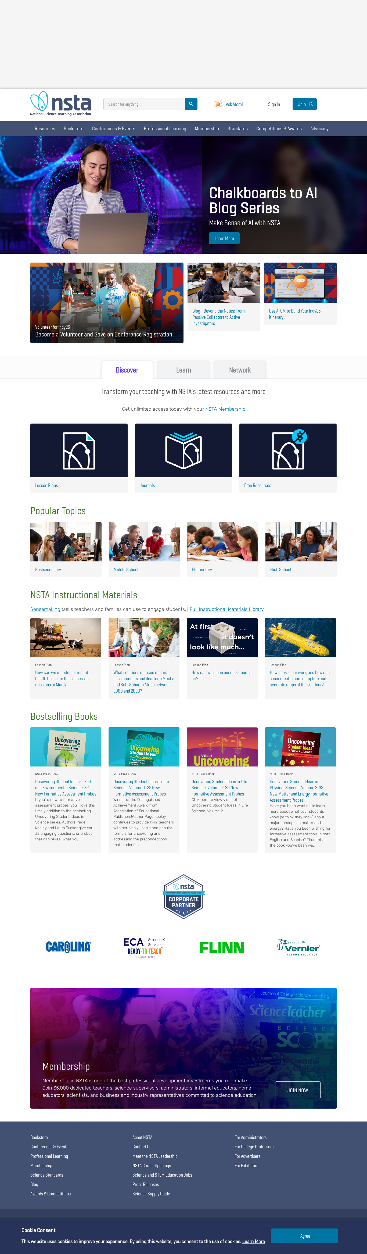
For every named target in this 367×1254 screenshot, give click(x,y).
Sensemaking (45, 609)
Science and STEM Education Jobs (162, 1175)
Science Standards (46, 1175)
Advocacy (319, 128)
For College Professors (254, 1147)
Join (302, 104)
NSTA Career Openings (151, 1165)
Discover (127, 370)
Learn (183, 370)
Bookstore (74, 128)
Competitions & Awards (279, 128)
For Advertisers (247, 1156)
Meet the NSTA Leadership (155, 1156)
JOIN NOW (297, 1090)
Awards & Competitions (50, 1194)
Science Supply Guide (151, 1194)
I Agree (304, 1236)
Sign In (274, 104)
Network (240, 370)
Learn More (224, 238)
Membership (207, 128)
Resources (45, 128)
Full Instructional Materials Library (227, 609)
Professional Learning (165, 128)
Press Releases (145, 1184)
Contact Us (141, 1147)
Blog (34, 1184)
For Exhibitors (246, 1165)
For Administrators (251, 1137)
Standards (238, 128)
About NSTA (142, 1137)
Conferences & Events (113, 128)
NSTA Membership (225, 409)
